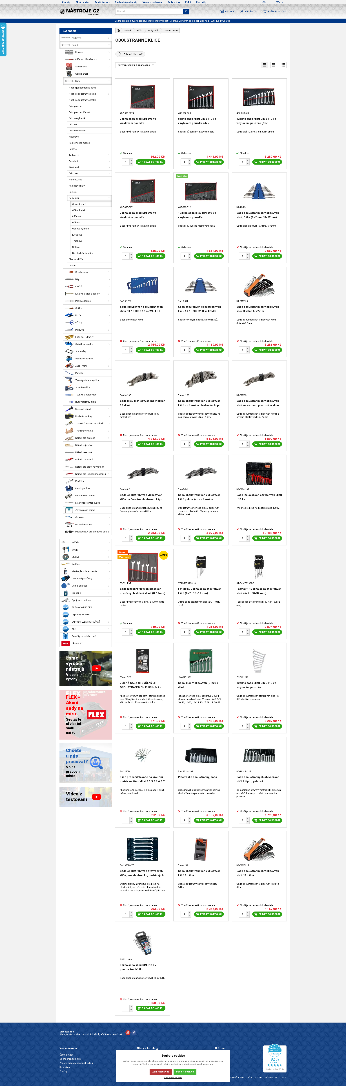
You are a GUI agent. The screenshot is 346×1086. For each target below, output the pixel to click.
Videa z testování (153, 2)
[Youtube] (127, 1033)
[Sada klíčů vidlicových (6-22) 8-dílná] (201, 661)
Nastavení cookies (173, 1077)
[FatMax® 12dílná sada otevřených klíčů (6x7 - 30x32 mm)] (259, 567)
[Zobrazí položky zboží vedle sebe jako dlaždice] (264, 65)
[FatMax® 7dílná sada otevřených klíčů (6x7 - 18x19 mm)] (201, 567)
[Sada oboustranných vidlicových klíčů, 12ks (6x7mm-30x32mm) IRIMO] (259, 191)
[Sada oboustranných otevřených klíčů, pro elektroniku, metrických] (142, 849)
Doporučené (143, 65)
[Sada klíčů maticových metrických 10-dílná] (142, 379)
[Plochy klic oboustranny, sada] (201, 755)
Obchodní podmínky (126, 2)
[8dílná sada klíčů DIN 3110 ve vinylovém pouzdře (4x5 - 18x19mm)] (201, 97)
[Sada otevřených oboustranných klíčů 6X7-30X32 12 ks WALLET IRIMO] (142, 285)
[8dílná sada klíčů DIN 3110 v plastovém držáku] (142, 943)
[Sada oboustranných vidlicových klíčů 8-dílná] (201, 849)
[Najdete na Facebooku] (133, 1033)
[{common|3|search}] (186, 11)
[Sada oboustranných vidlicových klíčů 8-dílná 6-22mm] (259, 285)
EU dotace (220, 1067)
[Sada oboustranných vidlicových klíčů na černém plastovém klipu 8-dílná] (142, 473)
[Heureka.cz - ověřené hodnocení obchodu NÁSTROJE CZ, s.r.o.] (275, 1058)
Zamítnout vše (160, 1071)
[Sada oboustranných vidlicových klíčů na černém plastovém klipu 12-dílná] (201, 379)
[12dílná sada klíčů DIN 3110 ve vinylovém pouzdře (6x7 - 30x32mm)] (259, 97)
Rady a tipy (174, 2)
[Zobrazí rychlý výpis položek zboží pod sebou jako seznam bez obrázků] (283, 65)
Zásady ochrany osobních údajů (76, 1063)
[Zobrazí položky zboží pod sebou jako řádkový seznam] (273, 65)
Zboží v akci (82, 2)
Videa (218, 1063)
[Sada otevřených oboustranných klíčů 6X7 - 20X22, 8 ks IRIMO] (201, 285)
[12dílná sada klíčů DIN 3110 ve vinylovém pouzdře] (259, 661)
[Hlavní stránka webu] (118, 30)
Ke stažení (64, 1067)
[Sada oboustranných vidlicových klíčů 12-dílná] (259, 849)
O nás (218, 1054)
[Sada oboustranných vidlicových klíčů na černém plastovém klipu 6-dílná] (259, 379)
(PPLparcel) (225, 20)
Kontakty (201, 2)
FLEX (188, 2)
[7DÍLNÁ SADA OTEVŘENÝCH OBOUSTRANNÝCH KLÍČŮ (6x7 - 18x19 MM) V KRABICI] (142, 661)
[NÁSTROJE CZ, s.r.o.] (85, 11)
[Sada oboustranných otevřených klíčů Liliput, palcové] (259, 755)
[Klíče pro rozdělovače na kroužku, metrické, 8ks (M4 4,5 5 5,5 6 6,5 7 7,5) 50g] (142, 755)
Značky (66, 2)
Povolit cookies (185, 1071)
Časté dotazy (102, 2)
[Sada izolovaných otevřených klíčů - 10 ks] (259, 473)
